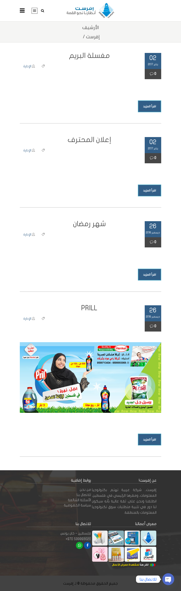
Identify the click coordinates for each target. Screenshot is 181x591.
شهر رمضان (89, 224)
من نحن (85, 490)
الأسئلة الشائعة (79, 500)
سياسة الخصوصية (77, 505)
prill (89, 308)
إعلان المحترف (89, 139)
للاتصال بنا (84, 495)
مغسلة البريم (89, 55)
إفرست (93, 36)
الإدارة (27, 66)
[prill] (90, 377)
